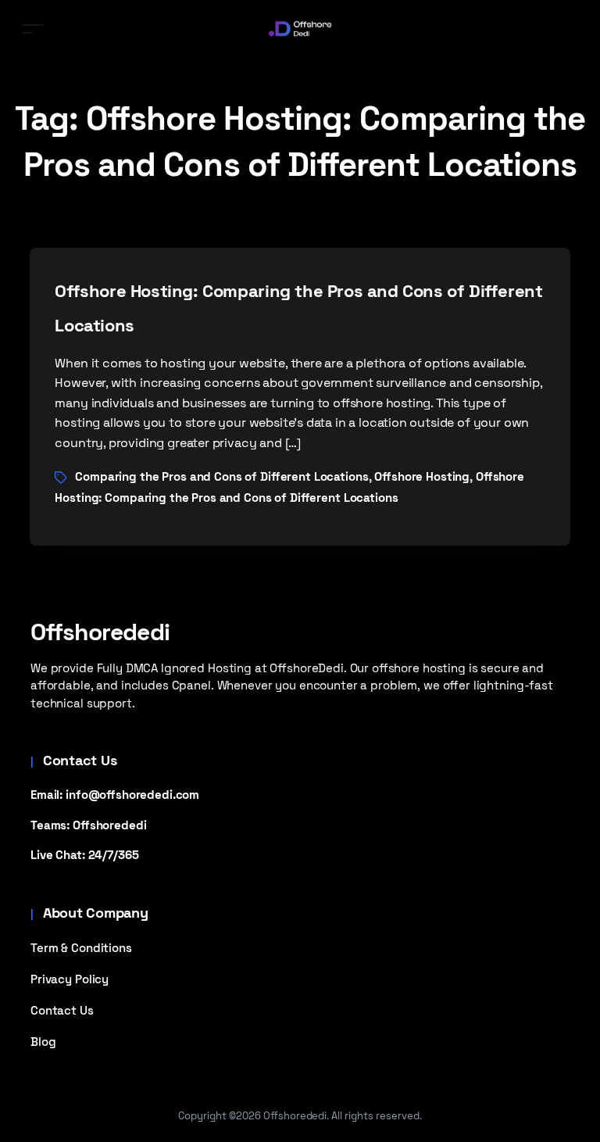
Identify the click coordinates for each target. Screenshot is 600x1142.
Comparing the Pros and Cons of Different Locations (221, 476)
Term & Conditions (81, 947)
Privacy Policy (69, 979)
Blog (42, 1041)
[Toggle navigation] (32, 29)
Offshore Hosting (422, 476)
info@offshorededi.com (132, 794)
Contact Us (62, 1010)
